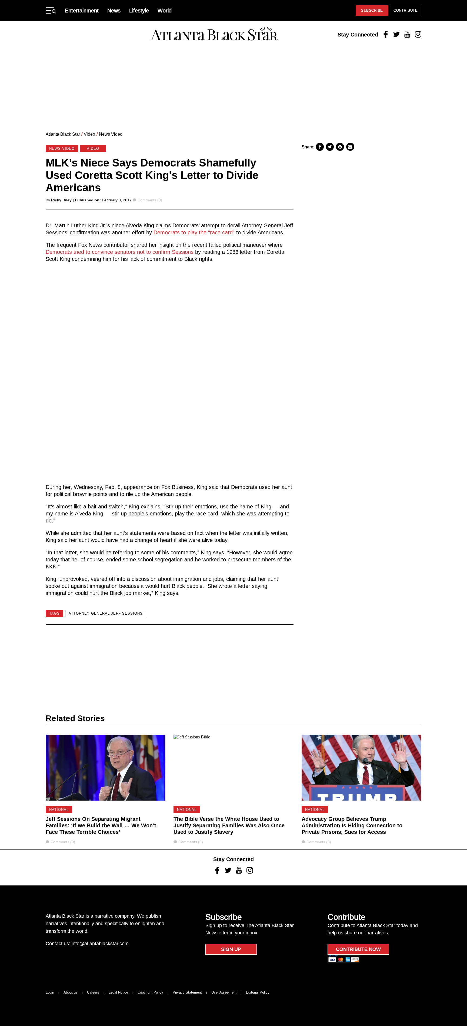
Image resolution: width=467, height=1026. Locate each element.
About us (71, 992)
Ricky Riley (61, 200)
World (165, 11)
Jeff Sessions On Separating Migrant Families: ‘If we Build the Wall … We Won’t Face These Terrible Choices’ (101, 825)
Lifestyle (139, 11)
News (114, 11)
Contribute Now (358, 949)
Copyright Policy (150, 992)
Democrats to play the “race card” (194, 232)
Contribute (405, 10)
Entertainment (82, 11)
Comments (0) (149, 200)
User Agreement (223, 992)
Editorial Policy (257, 992)
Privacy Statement (187, 992)
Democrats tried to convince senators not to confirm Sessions (120, 252)
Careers (93, 992)
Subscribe (372, 10)
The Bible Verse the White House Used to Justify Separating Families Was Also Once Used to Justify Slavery (229, 825)
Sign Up (231, 949)
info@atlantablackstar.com (100, 943)
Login (50, 992)
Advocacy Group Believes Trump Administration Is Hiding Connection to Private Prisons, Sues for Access (352, 825)
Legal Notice (118, 992)
